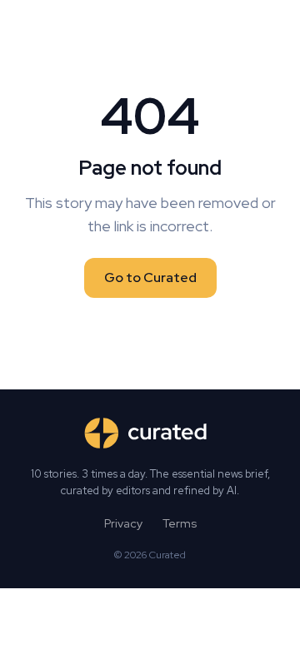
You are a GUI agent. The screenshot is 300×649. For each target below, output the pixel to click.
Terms (179, 523)
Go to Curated (150, 277)
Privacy (123, 523)
